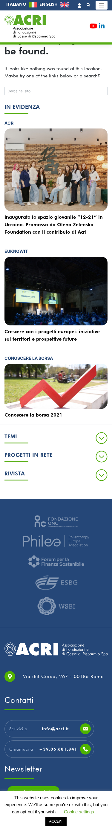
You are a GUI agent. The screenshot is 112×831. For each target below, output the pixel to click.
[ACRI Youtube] (93, 27)
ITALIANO (16, 4)
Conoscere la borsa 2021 (33, 415)
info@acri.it (55, 728)
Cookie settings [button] (79, 811)
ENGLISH (49, 4)
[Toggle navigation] (102, 5)
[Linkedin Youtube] (102, 27)
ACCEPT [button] (56, 821)
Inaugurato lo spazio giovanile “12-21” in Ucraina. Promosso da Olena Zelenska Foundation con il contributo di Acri (53, 224)
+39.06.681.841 (58, 749)
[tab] (56, 437)
